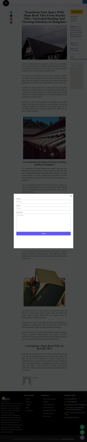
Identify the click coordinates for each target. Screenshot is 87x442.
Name (18, 199)
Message (19, 212)
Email (18, 205)
